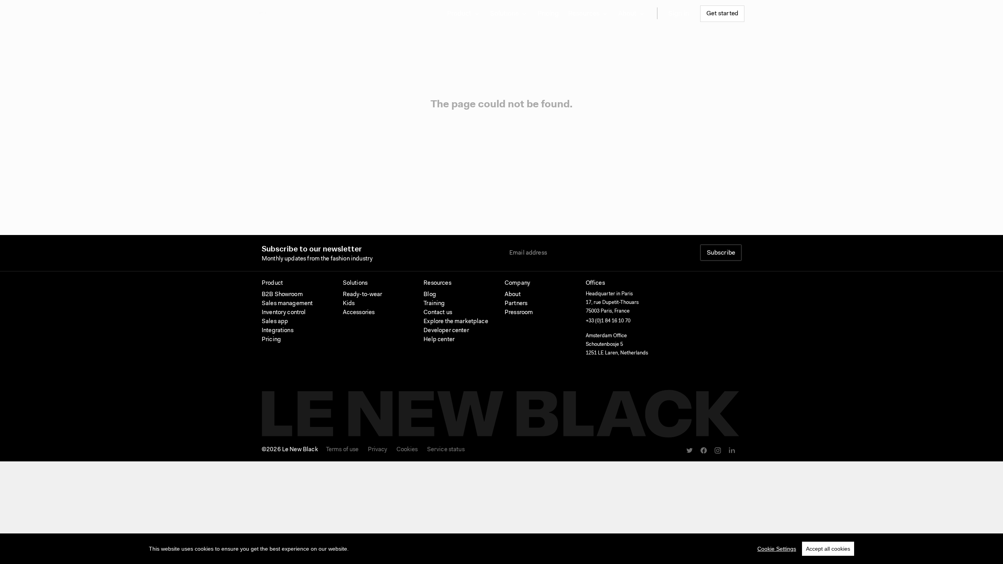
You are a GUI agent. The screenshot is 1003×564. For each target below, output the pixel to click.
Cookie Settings (776, 549)
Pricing (548, 14)
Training (434, 304)
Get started (722, 14)
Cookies (407, 450)
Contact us (438, 313)
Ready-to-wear (362, 295)
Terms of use (342, 450)
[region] (501, 548)
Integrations (277, 331)
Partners (516, 304)
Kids (349, 304)
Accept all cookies (828, 549)
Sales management (287, 304)
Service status (446, 450)
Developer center (446, 331)
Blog (430, 295)
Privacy (377, 450)
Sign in (678, 14)
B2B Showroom (282, 295)
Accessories (359, 313)
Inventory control (284, 313)
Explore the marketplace (456, 322)
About (513, 295)
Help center (439, 340)
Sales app (275, 322)
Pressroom (519, 313)
